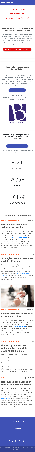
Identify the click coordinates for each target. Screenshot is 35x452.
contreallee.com (17, 13)
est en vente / (17, 18)
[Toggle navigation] (31, 2)
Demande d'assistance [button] (16, 90)
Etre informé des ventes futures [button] (16, 146)
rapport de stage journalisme (11, 363)
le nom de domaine (17, 9)
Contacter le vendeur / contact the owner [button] (16, 49)
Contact (17, 429)
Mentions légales (17, 422)
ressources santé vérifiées (19, 237)
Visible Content (5, 398)
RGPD (17, 425)
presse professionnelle (19, 326)
